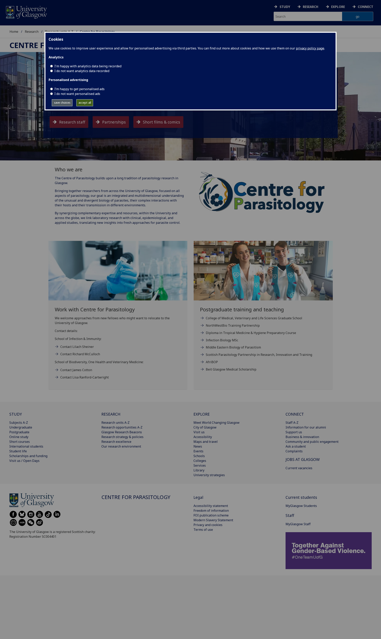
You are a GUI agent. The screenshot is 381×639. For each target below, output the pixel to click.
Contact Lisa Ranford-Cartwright (84, 377)
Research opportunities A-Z (121, 427)
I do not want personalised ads (77, 94)
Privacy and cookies (207, 525)
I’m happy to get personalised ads (79, 89)
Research (310, 7)
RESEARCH (110, 414)
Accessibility (202, 437)
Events (198, 451)
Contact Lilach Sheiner (77, 347)
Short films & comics (161, 122)
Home (14, 31)
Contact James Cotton (76, 370)
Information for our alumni (306, 427)
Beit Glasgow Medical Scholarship (231, 369)
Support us (294, 432)
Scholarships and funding (28, 456)
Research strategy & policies (122, 437)
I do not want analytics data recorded (81, 71)
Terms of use (203, 529)
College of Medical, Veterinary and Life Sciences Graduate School (254, 318)
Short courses (19, 441)
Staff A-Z (292, 422)
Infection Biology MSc (222, 340)
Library (198, 470)
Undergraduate (20, 427)
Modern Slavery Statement (213, 520)
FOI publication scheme (211, 515)
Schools (199, 456)
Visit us (199, 432)
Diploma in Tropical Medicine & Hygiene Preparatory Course (251, 333)
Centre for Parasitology (135, 497)
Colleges (199, 460)
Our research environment (121, 446)
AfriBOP (212, 362)
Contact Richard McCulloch (80, 354)
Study (285, 7)
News (197, 446)
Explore (338, 7)
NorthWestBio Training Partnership (233, 325)
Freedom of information (211, 510)
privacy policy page (310, 48)
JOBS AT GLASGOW (303, 459)
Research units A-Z (115, 422)
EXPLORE (201, 414)
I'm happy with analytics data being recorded (87, 66)
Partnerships (114, 122)
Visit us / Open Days (24, 460)
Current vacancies (299, 468)
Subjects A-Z (18, 422)
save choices (62, 102)
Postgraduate (19, 432)
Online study (18, 437)
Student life (18, 451)
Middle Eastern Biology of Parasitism (233, 347)
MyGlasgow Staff (298, 524)
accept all (85, 102)
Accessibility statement (210, 506)
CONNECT (295, 414)
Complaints (294, 451)
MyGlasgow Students (301, 506)
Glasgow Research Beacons (121, 432)
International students (26, 446)
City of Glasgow (204, 427)
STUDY (15, 414)
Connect (365, 7)
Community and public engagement (312, 441)
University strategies (209, 475)
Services (199, 465)
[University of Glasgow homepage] (26, 12)
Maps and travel (205, 441)
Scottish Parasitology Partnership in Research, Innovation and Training (259, 354)
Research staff (72, 122)
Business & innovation (302, 437)
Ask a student (296, 446)
